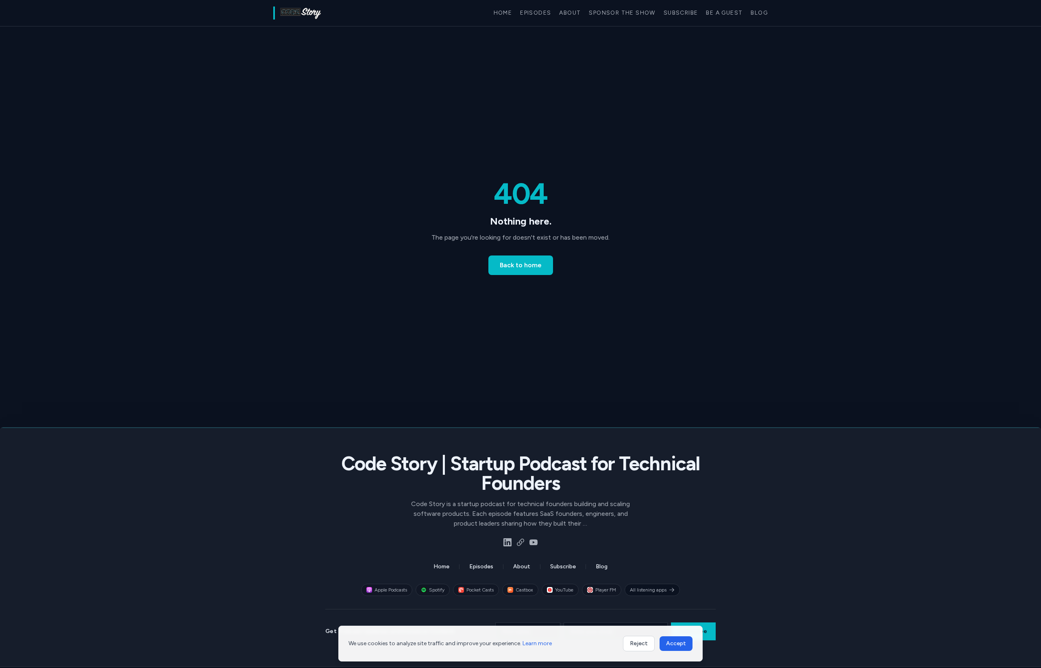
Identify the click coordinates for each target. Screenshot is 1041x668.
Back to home (521, 265)
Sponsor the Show (622, 12)
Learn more (537, 643)
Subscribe (681, 12)
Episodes (535, 12)
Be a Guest (724, 12)
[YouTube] (533, 542)
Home (503, 12)
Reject (639, 643)
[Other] (520, 542)
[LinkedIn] (507, 542)
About (570, 12)
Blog (759, 12)
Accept (676, 643)
